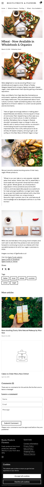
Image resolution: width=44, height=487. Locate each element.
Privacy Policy (29, 446)
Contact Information (31, 444)
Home (3, 8)
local (13, 278)
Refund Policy (28, 449)
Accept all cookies (22, 476)
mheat (22, 278)
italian (5, 278)
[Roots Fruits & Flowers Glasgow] (21, 3)
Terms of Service (29, 454)
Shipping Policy (29, 451)
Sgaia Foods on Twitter (9, 261)
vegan (14, 283)
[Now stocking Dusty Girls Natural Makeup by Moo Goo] (22, 312)
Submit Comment (11, 423)
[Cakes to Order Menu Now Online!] (22, 355)
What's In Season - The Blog (16, 8)
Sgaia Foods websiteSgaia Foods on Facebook (12, 258)
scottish (32, 278)
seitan (5, 283)
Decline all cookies (22, 482)
